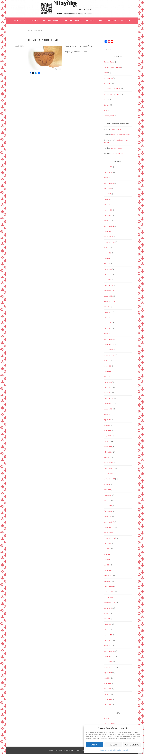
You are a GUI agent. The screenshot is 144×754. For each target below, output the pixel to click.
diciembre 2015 (109, 651)
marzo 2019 (108, 447)
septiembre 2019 (109, 414)
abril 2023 (107, 205)
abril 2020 (107, 377)
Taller (105, 110)
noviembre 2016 (109, 592)
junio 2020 (107, 366)
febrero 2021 (108, 328)
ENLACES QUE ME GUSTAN (107, 21)
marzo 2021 (108, 323)
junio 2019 (107, 430)
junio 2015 (107, 683)
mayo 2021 (107, 312)
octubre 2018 (108, 473)
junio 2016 (107, 619)
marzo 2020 (108, 382)
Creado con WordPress (59, 750)
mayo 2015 (107, 689)
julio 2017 (107, 549)
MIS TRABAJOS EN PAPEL (73, 21)
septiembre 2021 (109, 301)
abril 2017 (107, 565)
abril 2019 (107, 441)
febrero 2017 (108, 576)
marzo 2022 (108, 269)
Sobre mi (35, 21)
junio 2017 (107, 554)
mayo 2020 (107, 371)
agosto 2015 (108, 673)
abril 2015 (107, 694)
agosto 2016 (108, 608)
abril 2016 (107, 630)
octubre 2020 (108, 350)
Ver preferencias (132, 745)
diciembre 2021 (109, 285)
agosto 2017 (108, 543)
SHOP (25, 21)
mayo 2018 (107, 495)
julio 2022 (107, 248)
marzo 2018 (108, 506)
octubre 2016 (108, 597)
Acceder (106, 718)
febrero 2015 (108, 705)
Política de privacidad (115, 750)
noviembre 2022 (109, 231)
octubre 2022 (108, 237)
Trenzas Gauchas (115, 129)
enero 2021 (107, 334)
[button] (139, 728)
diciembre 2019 (109, 398)
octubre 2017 (108, 533)
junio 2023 (107, 194)
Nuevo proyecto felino (43, 40)
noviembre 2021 (109, 291)
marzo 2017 (108, 570)
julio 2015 (107, 678)
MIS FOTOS (90, 21)
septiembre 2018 (109, 479)
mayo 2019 (107, 436)
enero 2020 (107, 393)
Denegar (113, 745)
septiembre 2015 (109, 667)
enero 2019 (107, 457)
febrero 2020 (108, 387)
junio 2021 (107, 307)
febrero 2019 (108, 452)
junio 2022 (107, 253)
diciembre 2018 (109, 463)
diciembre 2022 (109, 226)
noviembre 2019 (109, 404)
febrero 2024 (108, 172)
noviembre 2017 (109, 527)
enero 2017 (107, 581)
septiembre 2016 (109, 603)
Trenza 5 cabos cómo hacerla (120, 135)
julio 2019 (107, 425)
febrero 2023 (108, 215)
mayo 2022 (107, 258)
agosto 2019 (108, 420)
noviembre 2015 (109, 656)
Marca (106, 73)
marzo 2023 (108, 210)
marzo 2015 (108, 699)
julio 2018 (107, 484)
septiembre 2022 (109, 242)
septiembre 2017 (109, 538)
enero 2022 (107, 280)
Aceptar (94, 745)
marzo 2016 (108, 635)
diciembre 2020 (109, 339)
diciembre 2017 (109, 522)
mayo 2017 (107, 560)
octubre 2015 (108, 662)
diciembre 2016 (109, 586)
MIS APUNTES (125, 21)
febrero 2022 (108, 274)
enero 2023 (107, 221)
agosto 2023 (108, 188)
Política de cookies (104, 750)
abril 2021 (107, 317)
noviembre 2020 (109, 344)
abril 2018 (107, 500)
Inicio (16, 21)
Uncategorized (109, 116)
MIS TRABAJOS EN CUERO (51, 21)
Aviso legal (125, 750)
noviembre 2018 (109, 468)
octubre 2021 (108, 296)
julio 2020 (107, 361)
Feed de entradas (109, 724)
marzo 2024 (108, 167)
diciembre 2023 (109, 183)
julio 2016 (107, 613)
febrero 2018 (108, 511)
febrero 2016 (108, 640)
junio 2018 (107, 490)
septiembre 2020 (109, 355)
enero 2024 (107, 178)
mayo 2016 (107, 624)
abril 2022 (107, 264)
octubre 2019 (108, 409)
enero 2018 (107, 517)
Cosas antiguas (109, 62)
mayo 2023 (107, 199)
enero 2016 (107, 646)
